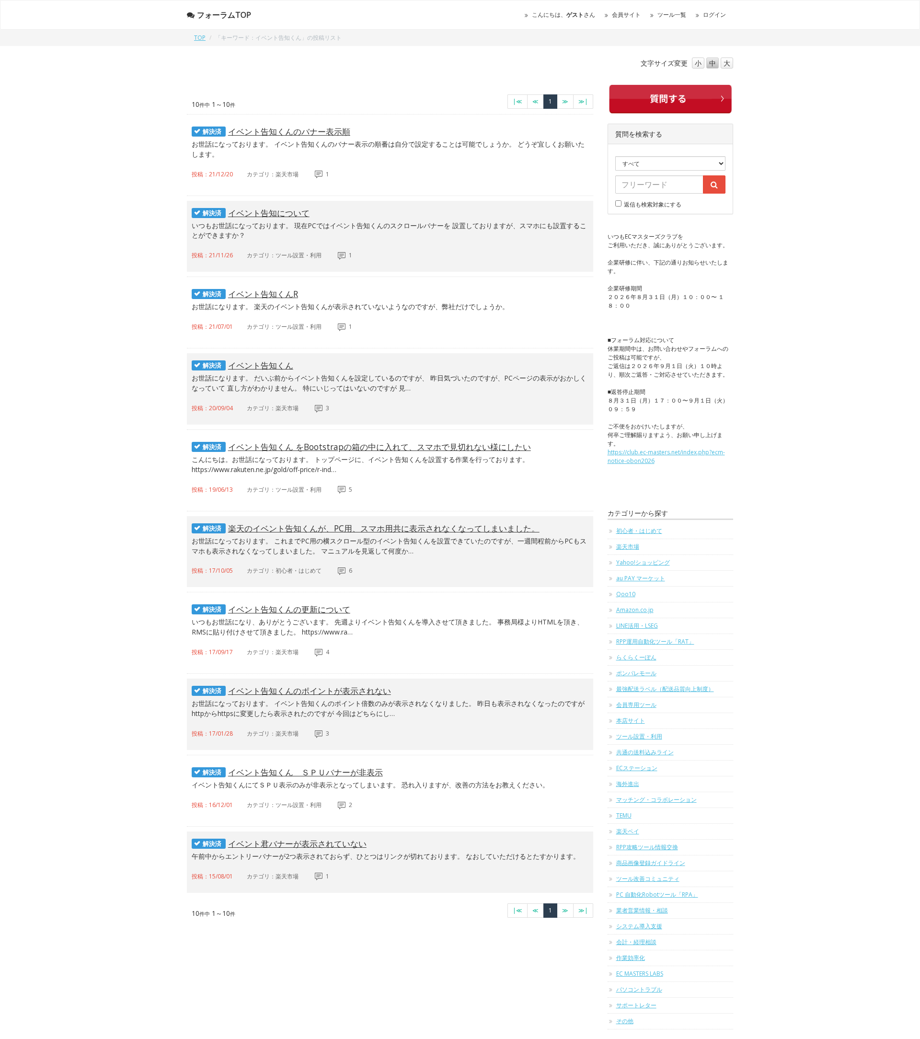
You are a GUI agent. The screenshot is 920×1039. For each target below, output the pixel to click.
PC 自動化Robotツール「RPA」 (657, 894)
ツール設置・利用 (639, 736)
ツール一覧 (671, 15)
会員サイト (626, 15)
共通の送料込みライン (645, 752)
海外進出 (627, 784)
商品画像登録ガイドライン (650, 863)
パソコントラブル (639, 989)
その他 (624, 1021)
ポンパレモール (636, 673)
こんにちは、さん (563, 15)
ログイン (714, 15)
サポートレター (636, 1005)
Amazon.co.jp (635, 610)
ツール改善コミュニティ (647, 879)
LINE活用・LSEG (637, 626)
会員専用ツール (636, 705)
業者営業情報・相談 (642, 910)
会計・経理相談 (636, 942)
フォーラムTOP (224, 15)
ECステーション (636, 768)
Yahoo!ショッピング (643, 562)
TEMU (624, 815)
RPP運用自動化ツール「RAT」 (655, 641)
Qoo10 (625, 594)
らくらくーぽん (636, 657)
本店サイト (630, 720)
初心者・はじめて (639, 531)
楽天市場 (627, 547)
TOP (200, 38)
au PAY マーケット (640, 578)
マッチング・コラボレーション (656, 800)
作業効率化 (630, 958)
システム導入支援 (639, 926)
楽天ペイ (627, 831)
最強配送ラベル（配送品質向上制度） (665, 689)
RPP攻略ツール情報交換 (647, 847)
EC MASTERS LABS (639, 974)
